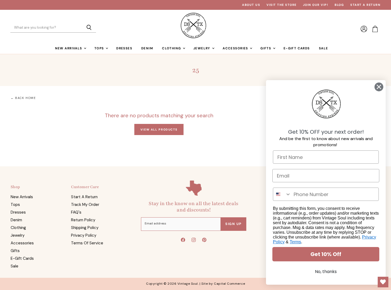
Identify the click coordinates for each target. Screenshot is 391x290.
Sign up (233, 224)
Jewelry (202, 48)
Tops (99, 48)
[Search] (89, 28)
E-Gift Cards (297, 48)
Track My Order (85, 204)
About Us (251, 5)
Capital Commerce (229, 284)
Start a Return (365, 5)
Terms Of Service (87, 243)
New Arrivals (69, 48)
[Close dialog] (379, 87)
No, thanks (326, 272)
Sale (323, 48)
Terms (295, 242)
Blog (339, 5)
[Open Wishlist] (383, 282)
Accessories (236, 48)
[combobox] (282, 194)
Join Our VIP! (315, 5)
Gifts (266, 48)
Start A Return (84, 197)
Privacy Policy (83, 235)
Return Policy (83, 220)
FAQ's (76, 212)
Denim (147, 48)
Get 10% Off (325, 254)
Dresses (124, 48)
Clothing (172, 48)
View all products (159, 129)
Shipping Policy (84, 227)
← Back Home (23, 98)
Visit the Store (282, 5)
